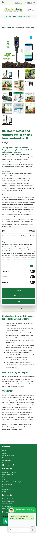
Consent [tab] (5, 236)
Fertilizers (5, 477)
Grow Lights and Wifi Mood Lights (12, 482)
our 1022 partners (12, 244)
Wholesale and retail (8, 455)
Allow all (18, 290)
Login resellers (6, 460)
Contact (4, 453)
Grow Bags (5, 479)
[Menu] (33, 10)
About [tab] (32, 236)
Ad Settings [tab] (22, 236)
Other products (6, 489)
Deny (18, 301)
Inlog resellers (6, 463)
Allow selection (18, 296)
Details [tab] (14, 236)
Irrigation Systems (7, 474)
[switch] (32, 271)
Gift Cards (5, 487)
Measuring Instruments (9, 472)
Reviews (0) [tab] (18, 309)
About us (4, 450)
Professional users (7, 484)
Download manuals (8, 458)
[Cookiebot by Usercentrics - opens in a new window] (27, 231)
